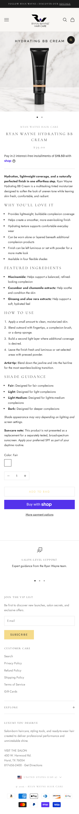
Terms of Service (14, 684)
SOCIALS (65, 4)
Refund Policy (12, 670)
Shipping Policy (14, 677)
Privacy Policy (13, 663)
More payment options (40, 514)
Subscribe (19, 635)
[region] (39, 560)
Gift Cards (10, 691)
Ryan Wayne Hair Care (39, 126)
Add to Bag (39, 492)
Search (8, 656)
